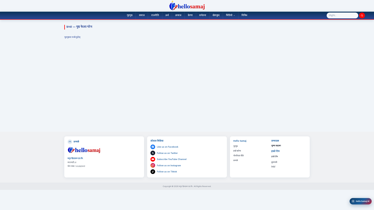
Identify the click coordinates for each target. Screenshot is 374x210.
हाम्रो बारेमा (237, 151)
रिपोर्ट (273, 167)
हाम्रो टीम (274, 156)
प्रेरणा (190, 15)
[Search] (362, 15)
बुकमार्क (274, 162)
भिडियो (229, 15)
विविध (244, 15)
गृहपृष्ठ (130, 15)
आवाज (178, 15)
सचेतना (202, 15)
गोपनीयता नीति (238, 155)
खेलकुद (216, 15)
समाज (142, 15)
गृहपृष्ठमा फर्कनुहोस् (72, 37)
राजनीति (155, 15)
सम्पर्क (235, 160)
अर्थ (167, 15)
